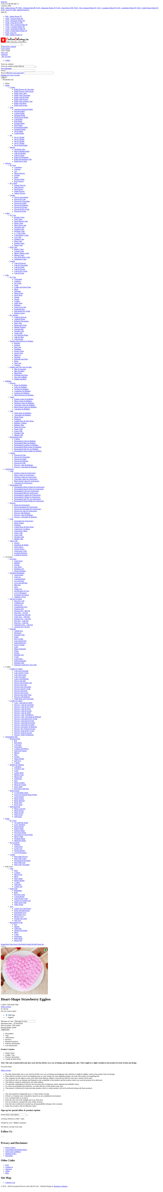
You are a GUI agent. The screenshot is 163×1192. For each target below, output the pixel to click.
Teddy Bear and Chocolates (24, 699)
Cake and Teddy (20, 677)
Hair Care (17, 347)
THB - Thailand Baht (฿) (27, 8)
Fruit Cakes (18, 219)
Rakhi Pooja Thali (20, 161)
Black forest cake (20, 225)
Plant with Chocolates (21, 865)
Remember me (8, 80)
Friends (16, 565)
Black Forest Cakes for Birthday (25, 407)
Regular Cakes (19, 217)
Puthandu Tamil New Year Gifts (25, 665)
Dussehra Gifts (19, 635)
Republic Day (19, 655)
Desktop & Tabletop (17, 765)
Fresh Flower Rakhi (21, 117)
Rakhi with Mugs (20, 103)
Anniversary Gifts (20, 551)
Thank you (18, 589)
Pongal (16, 653)
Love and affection (20, 583)
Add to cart (5, 1029)
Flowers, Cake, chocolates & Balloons (27, 717)
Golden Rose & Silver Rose (24, 421)
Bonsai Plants (19, 827)
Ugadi (16, 657)
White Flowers (19, 191)
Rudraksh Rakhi (20, 129)
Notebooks (18, 779)
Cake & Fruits (19, 273)
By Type (13, 165)
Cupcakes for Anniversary (23, 483)
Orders (7, 60)
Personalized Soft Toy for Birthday (26, 449)
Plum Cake (18, 241)
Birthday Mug (19, 425)
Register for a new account (10, 75)
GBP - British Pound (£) (20, 10)
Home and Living (20, 325)
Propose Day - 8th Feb (22, 611)
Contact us (9, 1167)
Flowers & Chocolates (22, 201)
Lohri (16, 647)
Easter (16, 637)
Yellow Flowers (19, 193)
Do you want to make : (9, 1011)
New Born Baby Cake (22, 257)
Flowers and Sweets (21, 693)
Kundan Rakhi (19, 123)
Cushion (17, 873)
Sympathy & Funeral (21, 595)
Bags (16, 871)
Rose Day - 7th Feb (21, 613)
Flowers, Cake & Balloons (23, 465)
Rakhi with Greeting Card (23, 101)
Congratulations (19, 579)
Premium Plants (19, 839)
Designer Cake (19, 231)
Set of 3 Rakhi (19, 139)
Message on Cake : (8, 1021)
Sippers (16, 297)
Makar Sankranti (20, 649)
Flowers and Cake (20, 685)
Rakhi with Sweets (20, 105)
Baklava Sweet (19, 313)
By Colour (13, 183)
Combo (12, 87)
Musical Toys (19, 917)
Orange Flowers (20, 185)
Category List (10, 1182)
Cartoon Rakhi (19, 113)
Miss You (17, 585)
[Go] (36, 66)
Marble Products (20, 327)
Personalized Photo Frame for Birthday (27, 447)
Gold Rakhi (18, 119)
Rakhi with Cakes (20, 93)
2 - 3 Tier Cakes (19, 233)
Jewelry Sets (18, 353)
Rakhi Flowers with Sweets (23, 91)
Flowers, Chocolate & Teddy (24, 725)
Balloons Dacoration (21, 321)
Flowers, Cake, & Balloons (23, 715)
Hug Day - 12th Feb (21, 621)
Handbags (17, 349)
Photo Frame (18, 293)
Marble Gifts (18, 435)
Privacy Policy (10, 1148)
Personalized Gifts (16, 922)
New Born (18, 567)
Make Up (17, 355)
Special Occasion (16, 599)
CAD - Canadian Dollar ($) (106, 8)
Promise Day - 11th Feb (22, 619)
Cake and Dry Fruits (21, 673)
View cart (4, 53)
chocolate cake (19, 227)
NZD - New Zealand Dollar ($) (85, 8)
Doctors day (18, 605)
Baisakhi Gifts (19, 663)
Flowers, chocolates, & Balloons (25, 727)
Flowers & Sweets (20, 207)
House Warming (20, 571)
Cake (11, 471)
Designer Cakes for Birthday (24, 403)
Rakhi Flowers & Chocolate (24, 89)
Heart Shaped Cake (21, 221)
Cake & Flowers (20, 263)
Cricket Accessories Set (22, 901)
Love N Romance (20, 593)
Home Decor (18, 547)
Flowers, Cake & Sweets (23, 711)
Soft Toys (17, 761)
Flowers (8, 163)
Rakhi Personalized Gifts (23, 159)
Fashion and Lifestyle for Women (21, 341)
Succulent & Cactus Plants (23, 835)
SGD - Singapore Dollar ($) (46, 8)
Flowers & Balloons (21, 205)
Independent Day (20, 643)
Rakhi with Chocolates (22, 95)
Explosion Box (19, 309)
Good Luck (18, 849)
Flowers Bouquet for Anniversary (26, 507)
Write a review (6, 1007)
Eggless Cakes (19, 243)
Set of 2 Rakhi (19, 137)
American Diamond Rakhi (23, 109)
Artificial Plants (19, 319)
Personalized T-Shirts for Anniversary (27, 497)
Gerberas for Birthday (21, 393)
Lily (15, 171)
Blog (7, 1173)
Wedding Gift (19, 569)
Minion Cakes (19, 255)
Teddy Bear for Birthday (22, 413)
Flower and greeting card (23, 683)
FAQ (7, 1165)
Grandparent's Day (20, 607)
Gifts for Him (19, 337)
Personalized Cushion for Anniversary (27, 495)
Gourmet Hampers (20, 553)
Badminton (18, 891)
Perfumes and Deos (21, 359)
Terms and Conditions (13, 1152)
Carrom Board (19, 897)
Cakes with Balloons (21, 679)
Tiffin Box (18, 885)
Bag (15, 741)
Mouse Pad (18, 777)
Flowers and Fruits (20, 691)
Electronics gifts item (21, 789)
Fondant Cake (19, 229)
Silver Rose (18, 295)
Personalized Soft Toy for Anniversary (27, 499)
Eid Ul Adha (18, 639)
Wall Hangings (15, 807)
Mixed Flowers (19, 173)
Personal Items (15, 739)
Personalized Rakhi (21, 127)
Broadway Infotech (60, 1186)
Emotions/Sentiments (17, 573)
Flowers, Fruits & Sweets (23, 733)
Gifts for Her (18, 339)
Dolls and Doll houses (22, 911)
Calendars (17, 767)
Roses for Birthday (20, 385)
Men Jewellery (19, 371)
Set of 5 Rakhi (19, 143)
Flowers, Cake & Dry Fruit (23, 707)
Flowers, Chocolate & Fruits (24, 721)
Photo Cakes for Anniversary (24, 475)
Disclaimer (9, 1156)
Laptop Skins (19, 773)
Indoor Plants (19, 829)
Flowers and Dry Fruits (22, 689)
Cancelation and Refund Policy (16, 1150)
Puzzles (17, 757)
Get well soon (19, 581)
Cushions (17, 281)
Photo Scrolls (19, 813)
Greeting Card (19, 769)
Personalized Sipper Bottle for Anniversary (29, 501)
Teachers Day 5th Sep (22, 627)
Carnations (18, 167)
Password (4, 73)
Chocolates (18, 279)
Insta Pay (4, 2)
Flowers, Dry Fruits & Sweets (24, 729)
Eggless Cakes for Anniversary (25, 473)
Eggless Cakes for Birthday (23, 399)
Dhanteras (17, 633)
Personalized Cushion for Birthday (26, 445)
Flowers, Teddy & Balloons (24, 735)
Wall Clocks (18, 815)
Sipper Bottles (19, 759)
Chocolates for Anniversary (23, 521)
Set (11, 135)
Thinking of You (20, 597)
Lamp (16, 771)
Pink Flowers (19, 187)
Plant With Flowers (21, 857)
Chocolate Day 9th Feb (22, 615)
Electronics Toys (20, 915)
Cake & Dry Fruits (20, 271)
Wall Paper (18, 817)
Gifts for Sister (19, 155)
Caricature (17, 745)
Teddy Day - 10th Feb (22, 617)
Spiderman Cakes (20, 259)
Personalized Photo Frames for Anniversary (29, 487)
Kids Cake (13, 247)
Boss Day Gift (19, 601)
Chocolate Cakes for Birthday (24, 405)
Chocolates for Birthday (22, 415)
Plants (7, 819)
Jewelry (17, 543)
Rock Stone (18, 805)
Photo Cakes (18, 223)
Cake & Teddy (19, 267)
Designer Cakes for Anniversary (25, 477)
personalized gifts (11, 737)
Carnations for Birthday (22, 391)
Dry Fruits (17, 283)
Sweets (16, 299)
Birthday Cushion (20, 423)
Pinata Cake (18, 245)
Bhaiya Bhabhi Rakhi (21, 151)
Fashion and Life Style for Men (21, 367)
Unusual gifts (19, 329)
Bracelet (17, 343)
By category (14, 315)
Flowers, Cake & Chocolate (24, 705)
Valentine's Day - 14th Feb (23, 625)
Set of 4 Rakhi (19, 141)
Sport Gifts (13, 889)
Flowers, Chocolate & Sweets (24, 723)
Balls (16, 893)
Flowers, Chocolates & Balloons (25, 467)
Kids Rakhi (18, 121)
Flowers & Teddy (20, 203)
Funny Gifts (18, 429)
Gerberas (17, 169)
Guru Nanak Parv (20, 641)
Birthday (8, 381)
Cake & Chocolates (21, 265)
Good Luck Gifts (20, 307)
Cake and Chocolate (21, 671)
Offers (7, 1171)
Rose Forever (19, 181)
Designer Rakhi (19, 115)
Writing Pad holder (20, 930)
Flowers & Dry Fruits (21, 209)
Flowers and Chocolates (22, 687)
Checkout (4, 54)
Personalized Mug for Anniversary (26, 493)
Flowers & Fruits (20, 211)
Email (3, 70)
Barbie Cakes (19, 249)
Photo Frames (19, 523)
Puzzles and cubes (20, 919)
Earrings (17, 345)
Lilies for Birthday (20, 387)
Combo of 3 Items (16, 701)
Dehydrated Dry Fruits (22, 311)
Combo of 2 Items (16, 669)
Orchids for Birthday (21, 389)
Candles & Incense (20, 555)
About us (8, 1169)
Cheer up (17, 577)
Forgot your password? (16, 73)
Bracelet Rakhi (19, 111)
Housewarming (19, 851)
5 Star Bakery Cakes (21, 235)
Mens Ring (18, 373)
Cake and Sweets (20, 675)
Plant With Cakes (20, 859)
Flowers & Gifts (20, 463)
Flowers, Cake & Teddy (22, 713)
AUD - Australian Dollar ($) (126, 8)
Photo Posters (19, 811)
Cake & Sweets (19, 269)
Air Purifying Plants (21, 335)
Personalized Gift (16, 485)
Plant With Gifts (19, 863)
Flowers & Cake (20, 199)
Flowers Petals (19, 179)
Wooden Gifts (19, 331)
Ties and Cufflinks (20, 377)
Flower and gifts (20, 681)
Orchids (17, 175)
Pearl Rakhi (18, 125)
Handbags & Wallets (21, 545)
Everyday (13, 559)
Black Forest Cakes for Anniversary (26, 481)
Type (11, 107)
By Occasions (15, 843)
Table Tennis (18, 905)
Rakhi (7, 85)
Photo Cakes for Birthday (23, 401)
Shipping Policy (11, 1154)
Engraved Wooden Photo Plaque (25, 795)
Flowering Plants (20, 833)
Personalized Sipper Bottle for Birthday (28, 451)
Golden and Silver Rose (22, 287)
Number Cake (19, 239)
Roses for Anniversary (22, 505)
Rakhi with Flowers (21, 99)
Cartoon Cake (19, 251)
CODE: (3, 1005)
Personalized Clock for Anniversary (26, 491)
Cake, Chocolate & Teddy (23, 703)
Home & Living (19, 427)
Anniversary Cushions (22, 529)
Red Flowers (18, 189)
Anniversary (9, 469)
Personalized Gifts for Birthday (25, 441)
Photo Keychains (20, 785)
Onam (16, 651)
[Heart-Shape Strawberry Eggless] (24, 994)
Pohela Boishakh (20, 661)
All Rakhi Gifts (19, 149)
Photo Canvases (19, 809)
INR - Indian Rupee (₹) (9, 8)
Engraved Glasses (20, 751)
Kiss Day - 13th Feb (21, 623)
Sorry (16, 587)
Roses (16, 177)
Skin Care (17, 363)
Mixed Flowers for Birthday (24, 395)
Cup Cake (17, 237)
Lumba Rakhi (19, 133)
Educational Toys (20, 913)
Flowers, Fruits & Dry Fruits (24, 731)
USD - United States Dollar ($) (147, 8)
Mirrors (16, 753)
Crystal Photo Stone (21, 793)
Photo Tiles (18, 803)
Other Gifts (14, 541)
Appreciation (18, 575)
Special (12, 147)
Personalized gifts (16, 437)
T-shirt (16, 934)
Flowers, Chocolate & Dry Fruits (25, 719)
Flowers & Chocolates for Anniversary (27, 509)
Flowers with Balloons (22, 513)
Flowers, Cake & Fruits (22, 709)
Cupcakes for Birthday (22, 409)
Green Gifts (18, 333)
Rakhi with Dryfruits (21, 97)
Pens (16, 781)
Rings (16, 361)
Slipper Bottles (19, 881)
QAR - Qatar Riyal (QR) (65, 8)
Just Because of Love (21, 591)
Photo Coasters (19, 783)
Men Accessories (20, 369)
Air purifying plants (21, 823)
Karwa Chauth (19, 645)
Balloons (17, 305)
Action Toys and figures (22, 909)
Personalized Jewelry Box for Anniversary (29, 489)
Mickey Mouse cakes (21, 253)
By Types (13, 821)
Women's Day (19, 609)
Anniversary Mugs (20, 531)
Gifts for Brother (20, 153)
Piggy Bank (18, 787)
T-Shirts (17, 301)
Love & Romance (20, 853)
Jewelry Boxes (19, 549)
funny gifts (18, 323)
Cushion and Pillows (21, 749)
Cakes (7, 213)
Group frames (19, 797)
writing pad (18, 887)
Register (9, 68)
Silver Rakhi (18, 131)
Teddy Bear (18, 303)
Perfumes (17, 291)
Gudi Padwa (18, 659)
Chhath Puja (18, 631)
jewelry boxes (19, 351)
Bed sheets (18, 743)
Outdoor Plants (19, 831)
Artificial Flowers (20, 317)
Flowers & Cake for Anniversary (25, 511)
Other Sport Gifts (20, 903)
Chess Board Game (21, 899)
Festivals (13, 629)
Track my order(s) (7, 66)
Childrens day (19, 603)
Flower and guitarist (21, 197)
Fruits (16, 285)
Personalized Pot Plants (22, 861)
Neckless (17, 357)
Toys (11, 907)
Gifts (7, 275)
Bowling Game (19, 895)
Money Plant (18, 837)
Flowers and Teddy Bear (22, 695)
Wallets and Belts (20, 379)
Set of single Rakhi (20, 145)
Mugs (16, 289)
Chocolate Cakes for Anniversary (25, 479)
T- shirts (17, 883)
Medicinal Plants (20, 841)
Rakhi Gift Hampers (21, 157)
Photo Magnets (19, 801)
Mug (16, 755)
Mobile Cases (19, 775)
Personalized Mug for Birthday (25, 443)
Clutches (17, 365)
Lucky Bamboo (19, 825)
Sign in (3, 68)
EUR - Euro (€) (6, 10)
